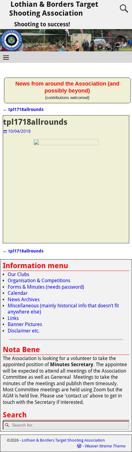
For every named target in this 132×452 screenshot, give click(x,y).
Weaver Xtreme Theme (105, 446)
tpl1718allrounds (23, 109)
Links (13, 318)
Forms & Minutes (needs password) (46, 287)
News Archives (24, 299)
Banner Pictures (25, 324)
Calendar (18, 293)
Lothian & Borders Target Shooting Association (53, 8)
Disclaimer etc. (24, 331)
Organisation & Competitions (39, 280)
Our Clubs (18, 274)
